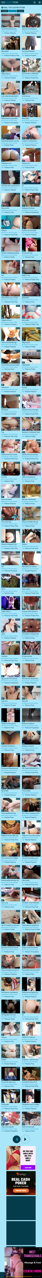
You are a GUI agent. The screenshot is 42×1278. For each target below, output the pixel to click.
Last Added (4, 11)
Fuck (33, 77)
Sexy (37, 189)
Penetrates (14, 570)
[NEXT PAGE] (25, 1139)
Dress (13, 526)
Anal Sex (7, 33)
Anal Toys (13, 33)
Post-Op (14, 414)
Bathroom (14, 974)
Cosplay (14, 705)
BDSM (33, 279)
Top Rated (20, 11)
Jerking (13, 279)
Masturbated (35, 212)
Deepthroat (15, 1131)
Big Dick (14, 77)
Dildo (13, 257)
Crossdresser (15, 122)
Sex (37, 77)
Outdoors (14, 324)
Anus (12, 145)
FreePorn (9, 2)
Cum (33, 526)
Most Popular (12, 11)
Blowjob (14, 189)
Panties (34, 55)
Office (33, 615)
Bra (18, 55)
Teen (37, 1086)
